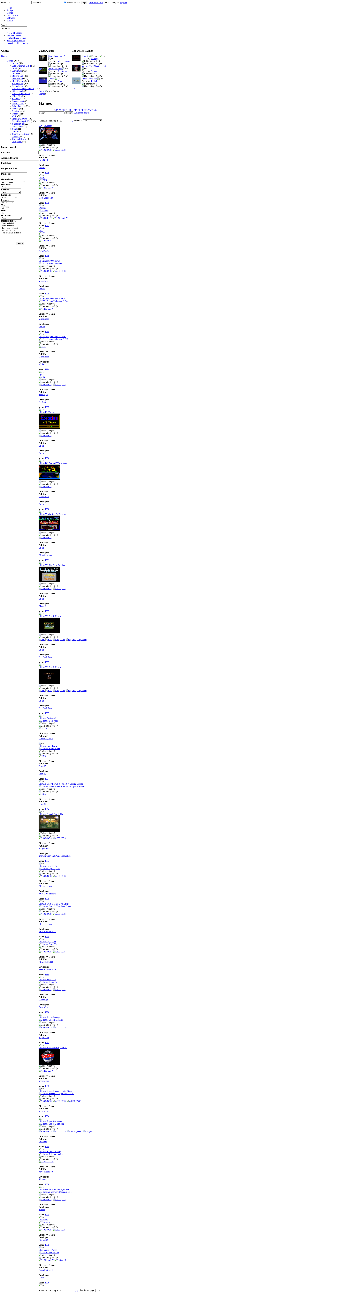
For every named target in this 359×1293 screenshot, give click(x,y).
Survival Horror (19, 139)
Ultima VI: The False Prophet (52, 565)
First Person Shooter (21, 93)
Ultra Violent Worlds (48, 1250)
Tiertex (42, 167)
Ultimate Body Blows (48, 746)
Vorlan (41, 1277)
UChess (42, 208)
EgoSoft (42, 402)
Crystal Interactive (47, 1270)
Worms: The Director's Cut (94, 66)
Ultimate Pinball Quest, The (51, 814)
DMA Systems (45, 555)
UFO (41, 230)
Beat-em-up (17, 78)
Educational (17, 91)
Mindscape (43, 999)
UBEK (42, 177)
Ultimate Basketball (47, 718)
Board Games (18, 81)
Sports (15, 131)
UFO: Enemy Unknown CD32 (52, 336)
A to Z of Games (14, 33)
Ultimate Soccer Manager (50, 1017)
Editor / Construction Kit (23, 88)
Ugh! (41, 374)
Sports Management (21, 134)
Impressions (44, 1037)
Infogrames (44, 848)
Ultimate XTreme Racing (50, 1151)
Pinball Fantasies (89, 78)
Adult (14, 68)
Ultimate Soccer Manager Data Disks (55, 1091)
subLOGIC (44, 251)
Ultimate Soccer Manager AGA (53, 1047)
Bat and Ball (17, 76)
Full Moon (43, 1240)
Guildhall (43, 1141)
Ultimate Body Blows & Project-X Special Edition (61, 784)
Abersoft (42, 606)
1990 (47, 172)
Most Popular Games (16, 40)
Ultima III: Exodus (47, 412)
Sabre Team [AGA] (57, 56)
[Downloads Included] (11, 228)
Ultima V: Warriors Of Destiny (52, 514)
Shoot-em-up (18, 124)
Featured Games (14, 35)
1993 (47, 713)
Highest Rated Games (16, 38)
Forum (10, 20)
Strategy (16, 136)
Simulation (17, 126)
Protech (42, 1209)
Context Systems (46, 738)
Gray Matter (44, 1007)
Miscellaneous (18, 106)
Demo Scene (12, 15)
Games (10, 13)
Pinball (15, 108)
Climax (42, 288)
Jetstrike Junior (55, 68)
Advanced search (81, 113)
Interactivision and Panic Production (55, 856)
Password (37, 2)
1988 (47, 509)
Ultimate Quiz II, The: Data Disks (54, 904)
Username (5, 2)
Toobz (51, 78)
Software (11, 18)
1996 (47, 1116)
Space (15, 129)
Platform (16, 111)
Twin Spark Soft (46, 198)
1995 (47, 203)
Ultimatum (43, 1219)
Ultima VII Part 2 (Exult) (50, 667)
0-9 (55, 110)
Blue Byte (43, 394)
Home (9, 8)
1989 (47, 256)
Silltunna (42, 1179)
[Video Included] (11, 223)
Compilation (17, 86)
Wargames (17, 141)
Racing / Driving (19, 119)
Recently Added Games (17, 43)
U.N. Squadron (45, 126)
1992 (47, 225)
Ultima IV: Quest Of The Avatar (53, 463)
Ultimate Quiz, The (47, 941)
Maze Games (18, 103)
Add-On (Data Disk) (21, 66)
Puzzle (15, 114)
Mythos (42, 364)
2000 (47, 1184)
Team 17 (42, 766)
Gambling (16, 98)
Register (123, 2)
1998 (47, 1146)
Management (18, 101)
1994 (47, 331)
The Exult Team (46, 657)
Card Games (17, 83)
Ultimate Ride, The (47, 979)
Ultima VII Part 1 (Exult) (50, 616)
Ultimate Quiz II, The (48, 866)
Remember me (73, 2)
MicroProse (44, 281)
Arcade (15, 73)
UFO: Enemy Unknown (49, 261)
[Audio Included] (11, 226)
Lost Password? (96, 2)
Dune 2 (85, 56)
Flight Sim (17, 96)
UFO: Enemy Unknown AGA (52, 299)
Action (15, 63)
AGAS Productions (47, 894)
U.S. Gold (43, 160)
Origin (41, 445)
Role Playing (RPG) (21, 121)
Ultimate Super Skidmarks (50, 1121)
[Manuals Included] (11, 230)
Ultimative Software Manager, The (54, 1189)
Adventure (17, 71)
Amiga (10, 10)
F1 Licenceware (46, 886)
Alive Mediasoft (46, 1172)
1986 (47, 458)
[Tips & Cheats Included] (11, 233)
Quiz (14, 116)
